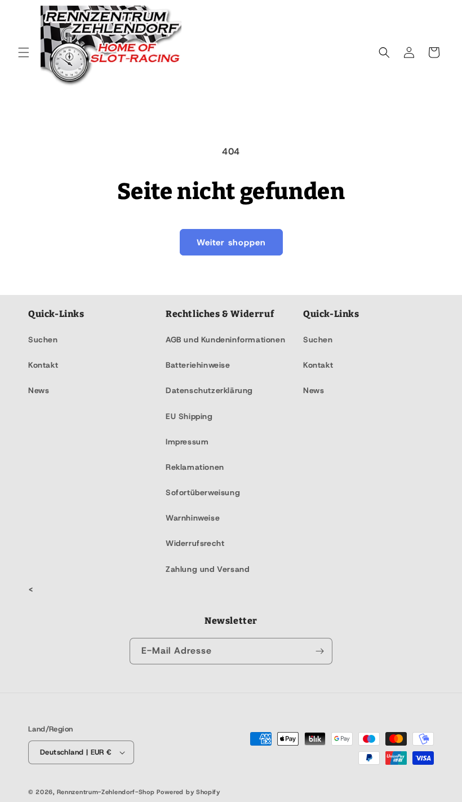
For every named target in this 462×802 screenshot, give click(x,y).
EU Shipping (189, 416)
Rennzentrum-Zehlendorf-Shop (107, 792)
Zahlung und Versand (207, 569)
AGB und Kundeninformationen (225, 339)
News (38, 390)
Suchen (43, 339)
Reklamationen (195, 467)
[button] (23, 52)
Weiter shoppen (231, 242)
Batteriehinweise (198, 365)
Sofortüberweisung (203, 492)
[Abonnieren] (319, 651)
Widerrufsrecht (195, 543)
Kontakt (43, 365)
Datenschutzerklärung (209, 390)
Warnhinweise (193, 518)
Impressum (187, 442)
